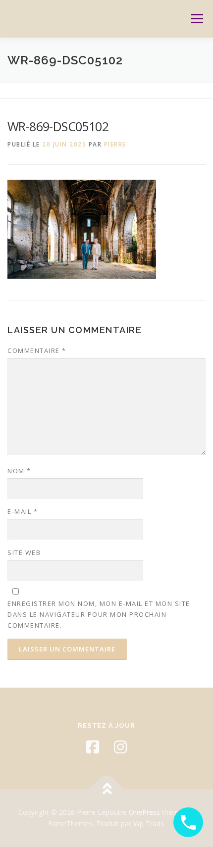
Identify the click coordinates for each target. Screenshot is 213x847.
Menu (196, 18)
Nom (19, 470)
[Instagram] (120, 747)
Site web (24, 552)
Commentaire (36, 350)
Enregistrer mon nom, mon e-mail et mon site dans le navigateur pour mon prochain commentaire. (98, 614)
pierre (115, 144)
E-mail (22, 511)
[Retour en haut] (106, 788)
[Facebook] (92, 747)
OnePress (144, 812)
